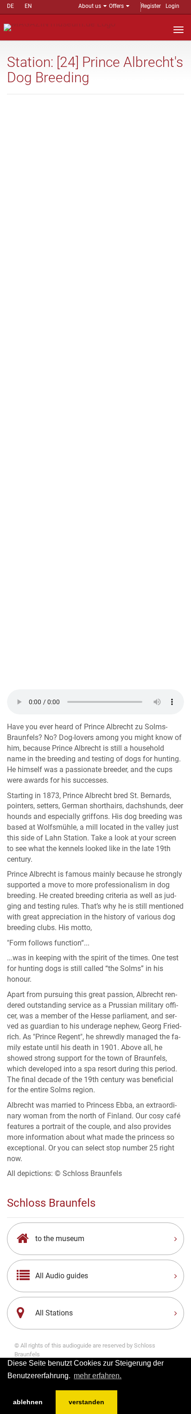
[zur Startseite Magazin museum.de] (59, 27)
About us (89, 6)
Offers (116, 6)
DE (10, 6)
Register (151, 6)
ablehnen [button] (28, 1402)
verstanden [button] (86, 1402)
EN (28, 6)
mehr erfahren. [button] (97, 1376)
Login (172, 6)
